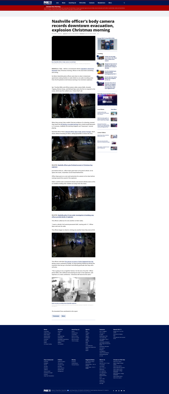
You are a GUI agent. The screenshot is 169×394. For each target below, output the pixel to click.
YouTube (46, 366)
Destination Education (104, 346)
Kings (87, 342)
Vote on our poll (75, 339)
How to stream (47, 371)
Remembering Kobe (103, 354)
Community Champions (104, 342)
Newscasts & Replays (118, 334)
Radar (59, 334)
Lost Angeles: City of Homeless (103, 340)
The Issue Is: (102, 333)
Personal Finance (75, 364)
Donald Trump (61, 364)
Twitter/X (46, 369)
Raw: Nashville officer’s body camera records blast (64, 62)
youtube (121, 391)
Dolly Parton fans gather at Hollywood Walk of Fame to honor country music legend (103, 119)
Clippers (87, 336)
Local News (100, 109)
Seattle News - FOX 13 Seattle (90, 368)
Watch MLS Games (117, 377)
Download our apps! (48, 372)
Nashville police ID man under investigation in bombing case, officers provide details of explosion (73, 216)
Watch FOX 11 (117, 329)
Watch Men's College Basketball (117, 371)
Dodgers (87, 337)
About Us (102, 360)
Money (74, 360)
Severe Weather (61, 341)
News (63, 316)
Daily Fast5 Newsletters (49, 376)
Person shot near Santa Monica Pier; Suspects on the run (111, 78)
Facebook (46, 361)
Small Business (75, 363)
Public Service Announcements (102, 375)
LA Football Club (89, 345)
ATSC (100, 377)
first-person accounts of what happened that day (79, 261)
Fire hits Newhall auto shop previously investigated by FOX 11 (110, 73)
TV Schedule (102, 364)
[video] (114, 136)
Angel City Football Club (91, 347)
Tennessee (60, 33)
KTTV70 (101, 356)
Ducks (87, 344)
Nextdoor (46, 368)
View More (114, 109)
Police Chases (47, 334)
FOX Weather (60, 344)
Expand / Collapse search (124, 3)
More (110, 3)
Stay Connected (48, 360)
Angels (87, 339)
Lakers (87, 334)
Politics (45, 342)
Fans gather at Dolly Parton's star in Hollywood (103, 147)
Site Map (101, 383)
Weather (60, 329)
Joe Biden (60, 366)
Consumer (46, 339)
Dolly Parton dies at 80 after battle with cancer (103, 136)
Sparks (87, 350)
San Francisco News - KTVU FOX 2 (90, 362)
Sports (87, 329)
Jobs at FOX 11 (102, 368)
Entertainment (47, 337)
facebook (113, 391)
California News (47, 333)
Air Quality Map (61, 336)
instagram (119, 391)
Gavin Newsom (61, 368)
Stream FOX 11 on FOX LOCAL (118, 332)
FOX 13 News (54, 33)
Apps (114, 335)
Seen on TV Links (75, 337)
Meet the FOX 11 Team (104, 363)
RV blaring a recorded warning (69, 124)
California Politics (61, 361)
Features (102, 329)
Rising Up (101, 349)
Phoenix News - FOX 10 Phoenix (91, 365)
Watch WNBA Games (117, 376)
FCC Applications (103, 372)
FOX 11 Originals (103, 331)
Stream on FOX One (119, 360)
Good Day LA (75, 329)
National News (47, 336)
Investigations (102, 351)
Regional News (90, 360)
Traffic (59, 333)
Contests (101, 361)
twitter (116, 391)
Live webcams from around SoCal (119, 338)
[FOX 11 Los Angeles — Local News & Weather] (48, 2)
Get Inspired (102, 348)
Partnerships (102, 381)
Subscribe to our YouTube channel (106, 93)
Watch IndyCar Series (117, 369)
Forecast (60, 331)
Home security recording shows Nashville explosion (64, 303)
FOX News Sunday (48, 344)
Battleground (60, 371)
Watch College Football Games (118, 364)
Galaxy (87, 348)
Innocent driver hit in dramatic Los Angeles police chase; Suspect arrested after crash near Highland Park (110, 85)
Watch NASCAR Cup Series (119, 367)
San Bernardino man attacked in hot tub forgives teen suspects (103, 113)
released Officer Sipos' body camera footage (78, 131)
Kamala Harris (61, 369)
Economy (74, 361)
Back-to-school (75, 336)
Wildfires (59, 342)
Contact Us (101, 380)
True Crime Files (102, 337)
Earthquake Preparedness (63, 339)
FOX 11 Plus (102, 378)
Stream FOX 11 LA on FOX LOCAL (106, 38)
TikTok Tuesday (75, 341)
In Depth (101, 334)
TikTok (45, 364)
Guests (73, 331)
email (124, 391)
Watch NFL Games (117, 361)
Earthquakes (60, 337)
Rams (87, 331)
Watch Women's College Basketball (118, 374)
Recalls (45, 341)
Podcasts (46, 374)
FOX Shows (101, 366)
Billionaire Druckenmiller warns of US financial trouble (103, 141)
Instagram (46, 363)
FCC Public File (102, 371)
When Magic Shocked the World (104, 344)
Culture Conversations (104, 352)
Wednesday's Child (103, 336)
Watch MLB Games (117, 366)
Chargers (87, 333)
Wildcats (87, 341)
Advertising (101, 369)
